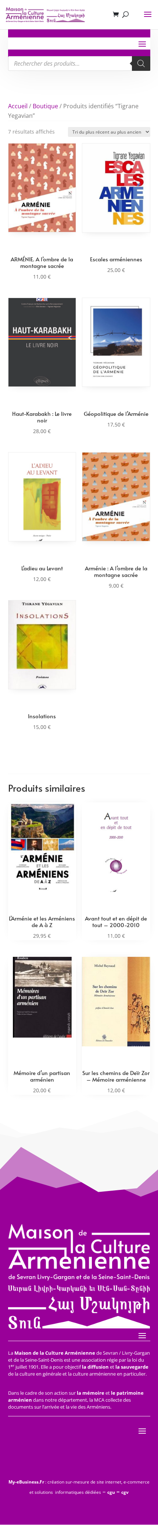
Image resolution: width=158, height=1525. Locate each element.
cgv (125, 1492)
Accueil (18, 106)
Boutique (45, 106)
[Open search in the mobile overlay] (79, 63)
